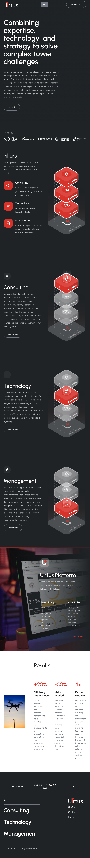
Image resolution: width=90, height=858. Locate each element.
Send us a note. (17, 786)
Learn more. (78, 636)
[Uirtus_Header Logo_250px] (11, 2)
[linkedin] (73, 786)
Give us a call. (40, 785)
